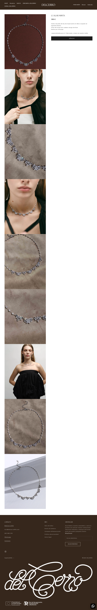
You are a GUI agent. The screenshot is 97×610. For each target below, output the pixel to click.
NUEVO (19, 3)
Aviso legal (48, 537)
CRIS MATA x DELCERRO (29, 3)
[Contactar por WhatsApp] (93, 606)
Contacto (7, 541)
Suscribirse (73, 544)
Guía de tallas (49, 526)
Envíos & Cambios (50, 528)
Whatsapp (8, 537)
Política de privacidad (52, 534)
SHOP (6, 3)
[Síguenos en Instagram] (5, 552)
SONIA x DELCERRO (10, 6)
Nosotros (12, 3)
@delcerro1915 (9, 526)
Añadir (72, 38)
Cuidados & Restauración (53, 531)
